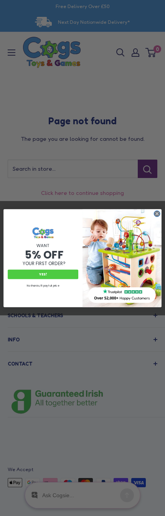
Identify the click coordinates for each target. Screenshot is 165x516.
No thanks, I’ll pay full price (43, 285)
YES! (43, 274)
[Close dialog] (157, 214)
